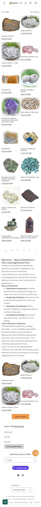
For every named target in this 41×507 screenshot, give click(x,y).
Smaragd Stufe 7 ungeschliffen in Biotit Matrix (11, 236)
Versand (36, 502)
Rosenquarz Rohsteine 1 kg (29, 56)
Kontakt (7, 437)
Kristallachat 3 (6, 148)
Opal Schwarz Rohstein (28, 207)
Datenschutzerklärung (19, 499)
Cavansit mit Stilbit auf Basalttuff (28, 149)
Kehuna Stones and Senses (19, 496)
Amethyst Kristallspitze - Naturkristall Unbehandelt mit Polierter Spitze (10, 119)
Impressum (8, 432)
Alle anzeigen (20, 416)
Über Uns (7, 442)
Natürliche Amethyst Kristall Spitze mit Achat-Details (29, 236)
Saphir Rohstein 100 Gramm (30, 112)
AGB (31, 502)
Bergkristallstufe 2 (26, 30)
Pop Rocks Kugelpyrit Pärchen (27, 90)
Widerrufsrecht (8, 502)
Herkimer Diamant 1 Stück (10, 63)
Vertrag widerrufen (14, 446)
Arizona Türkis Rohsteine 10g (30, 177)
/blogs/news (19, 426)
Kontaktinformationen (21, 502)
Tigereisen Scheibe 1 (8, 36)
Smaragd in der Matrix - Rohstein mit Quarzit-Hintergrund (9, 178)
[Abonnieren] (34, 460)
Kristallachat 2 (6, 90)
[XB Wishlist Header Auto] (30, 3)
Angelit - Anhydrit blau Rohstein (9, 208)
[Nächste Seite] (35, 250)
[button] (4, 3)
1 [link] (5, 250)
